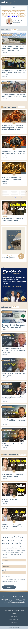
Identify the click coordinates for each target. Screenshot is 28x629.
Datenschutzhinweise (13, 579)
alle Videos (15, 307)
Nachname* (5, 564)
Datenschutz (14, 622)
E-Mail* (4, 570)
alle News (14, 29)
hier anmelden (12, 16)
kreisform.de (16, 627)
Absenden (9, 587)
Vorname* (5, 558)
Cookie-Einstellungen (14, 619)
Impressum (14, 616)
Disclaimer (14, 613)
